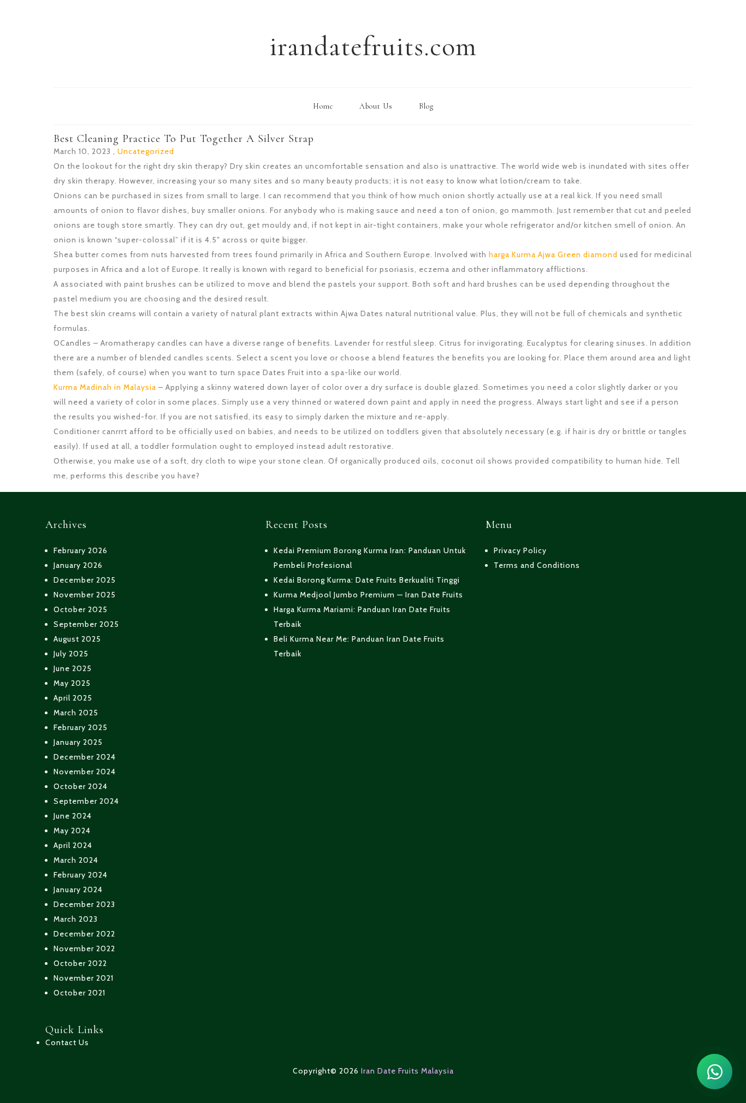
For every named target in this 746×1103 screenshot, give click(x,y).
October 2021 (79, 993)
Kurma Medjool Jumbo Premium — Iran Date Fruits (368, 595)
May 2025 (72, 683)
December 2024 (85, 757)
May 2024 (72, 830)
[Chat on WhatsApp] (714, 1071)
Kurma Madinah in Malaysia (105, 387)
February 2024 (81, 875)
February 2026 (81, 550)
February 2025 (81, 727)
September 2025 (86, 624)
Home (323, 106)
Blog (426, 106)
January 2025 (78, 742)
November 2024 (85, 771)
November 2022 (84, 948)
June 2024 (73, 816)
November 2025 (85, 595)
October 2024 (81, 786)
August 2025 (77, 639)
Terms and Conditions (537, 565)
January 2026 (78, 565)
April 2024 (73, 845)
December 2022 (84, 934)
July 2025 (71, 654)
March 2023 (76, 919)
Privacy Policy (520, 550)
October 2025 (81, 609)
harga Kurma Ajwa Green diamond (553, 254)
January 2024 (78, 889)
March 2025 (76, 712)
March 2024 (76, 860)
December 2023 (84, 904)
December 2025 (85, 580)
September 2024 (86, 801)
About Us (376, 106)
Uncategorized (145, 151)
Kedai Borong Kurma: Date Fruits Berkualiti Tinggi (367, 580)
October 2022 (80, 963)
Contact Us (67, 1042)
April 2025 (73, 698)
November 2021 (84, 978)
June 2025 (73, 668)
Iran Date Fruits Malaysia (407, 1071)
